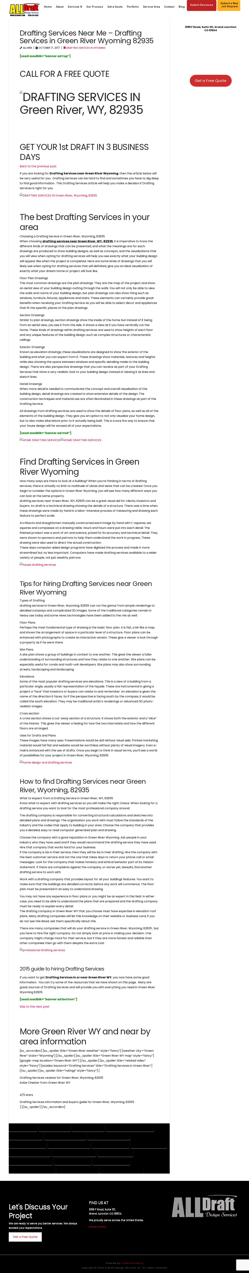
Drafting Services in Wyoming (85, 48)
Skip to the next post (34, 1006)
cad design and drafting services (130, 1128)
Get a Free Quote (210, 80)
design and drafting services (109, 1136)
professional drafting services (32, 1170)
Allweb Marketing (132, 1263)
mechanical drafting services (31, 1161)
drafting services (23, 1128)
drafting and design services (68, 1144)
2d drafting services (55, 1128)
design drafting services (27, 1144)
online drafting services (72, 1161)
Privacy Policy (97, 1226)
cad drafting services (26, 1136)
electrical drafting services (30, 1153)
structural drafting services (122, 1170)
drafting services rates (149, 1144)
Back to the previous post (38, 166)
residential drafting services (77, 1170)
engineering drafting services (74, 1153)
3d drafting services (88, 1128)
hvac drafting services (115, 1153)
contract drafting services (65, 1136)
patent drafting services (111, 1161)
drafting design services (110, 1144)
